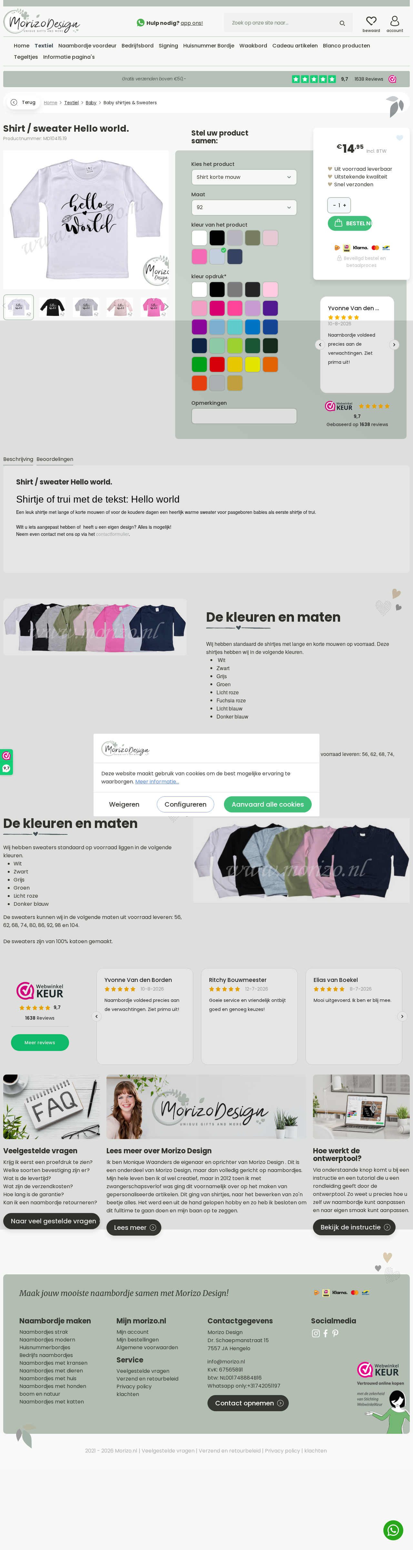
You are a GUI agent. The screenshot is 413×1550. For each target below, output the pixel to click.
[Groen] (253, 346)
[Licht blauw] (217, 257)
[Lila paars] (253, 308)
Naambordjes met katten (51, 1402)
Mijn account (132, 1332)
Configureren (185, 804)
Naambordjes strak (43, 1332)
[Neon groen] (199, 364)
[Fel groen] (235, 346)
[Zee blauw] (235, 327)
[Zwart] (217, 238)
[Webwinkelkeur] (383, 1398)
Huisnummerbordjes (44, 1347)
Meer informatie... (157, 781)
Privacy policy (134, 1386)
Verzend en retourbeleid (147, 1379)
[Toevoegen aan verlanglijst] (399, 138)
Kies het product (213, 164)
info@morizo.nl (226, 1361)
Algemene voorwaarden (147, 1347)
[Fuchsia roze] (199, 257)
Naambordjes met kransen (53, 1363)
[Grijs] (235, 238)
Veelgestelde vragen (142, 1371)
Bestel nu (359, 223)
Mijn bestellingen (137, 1340)
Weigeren (124, 804)
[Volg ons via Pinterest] (335, 1333)
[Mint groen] (217, 346)
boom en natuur (39, 1394)
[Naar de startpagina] (51, 21)
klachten (127, 1394)
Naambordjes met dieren (51, 1371)
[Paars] (270, 308)
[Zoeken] (342, 22)
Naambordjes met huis (47, 1378)
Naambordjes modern (47, 1340)
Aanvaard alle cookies (268, 804)
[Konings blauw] (270, 327)
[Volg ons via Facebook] (325, 1333)
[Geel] (235, 364)
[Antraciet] (253, 289)
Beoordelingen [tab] (54, 459)
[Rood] (217, 364)
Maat (198, 194)
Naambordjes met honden (52, 1386)
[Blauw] (253, 327)
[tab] (18, 459)
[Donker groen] (270, 346)
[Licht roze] (270, 238)
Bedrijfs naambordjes (46, 1355)
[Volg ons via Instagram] (316, 1333)
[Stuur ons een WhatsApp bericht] (393, 1530)
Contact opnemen (244, 1403)
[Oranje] (270, 364)
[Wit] (199, 238)
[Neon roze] (235, 308)
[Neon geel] (253, 364)
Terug (28, 102)
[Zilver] (217, 383)
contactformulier (112, 534)
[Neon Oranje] (199, 383)
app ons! (192, 23)
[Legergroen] (253, 238)
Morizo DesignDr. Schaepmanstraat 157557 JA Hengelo (238, 1340)
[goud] (235, 383)
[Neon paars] (199, 327)
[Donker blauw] (235, 257)
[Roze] (199, 308)
